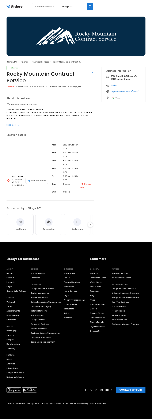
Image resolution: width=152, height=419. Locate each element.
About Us (94, 273)
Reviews (10, 277)
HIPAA (58, 403)
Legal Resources (97, 326)
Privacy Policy (33, 403)
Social (9, 306)
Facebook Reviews (39, 328)
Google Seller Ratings (16, 291)
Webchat (11, 302)
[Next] (90, 224)
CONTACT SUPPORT (130, 389)
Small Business (38, 273)
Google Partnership (15, 372)
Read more (11, 125)
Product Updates (97, 304)
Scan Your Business (120, 302)
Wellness (68, 317)
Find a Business (119, 306)
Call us (114, 85)
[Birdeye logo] (15, 7)
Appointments (13, 311)
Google (118, 98)
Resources (94, 291)
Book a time (95, 286)
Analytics (11, 364)
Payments (11, 319)
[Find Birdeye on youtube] (107, 390)
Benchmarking (13, 344)
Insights (10, 339)
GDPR (52, 403)
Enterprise (35, 277)
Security (44, 403)
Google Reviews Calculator (124, 288)
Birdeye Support (119, 315)
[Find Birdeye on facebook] (85, 390)
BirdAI (9, 359)
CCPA (65, 403)
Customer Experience (41, 337)
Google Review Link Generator (125, 297)
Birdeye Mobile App (15, 377)
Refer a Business (119, 319)
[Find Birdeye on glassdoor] (112, 390)
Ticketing (11, 348)
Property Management (74, 300)
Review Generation (39, 297)
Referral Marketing (39, 311)
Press (92, 300)
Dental (67, 277)
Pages (9, 286)
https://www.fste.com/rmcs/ (124, 91)
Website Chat (37, 315)
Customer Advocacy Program (125, 324)
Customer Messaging (41, 306)
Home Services (70, 291)
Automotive (69, 273)
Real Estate (69, 309)
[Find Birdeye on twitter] (91, 390)
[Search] (90, 6)
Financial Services (72, 282)
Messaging (11, 330)
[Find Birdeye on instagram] (101, 390)
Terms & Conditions (16, 403)
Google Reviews (38, 319)
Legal (66, 295)
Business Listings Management (45, 333)
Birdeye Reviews (97, 317)
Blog (92, 295)
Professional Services (121, 277)
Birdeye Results (97, 322)
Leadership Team (98, 277)
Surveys (10, 335)
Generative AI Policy (79, 403)
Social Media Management (43, 342)
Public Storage (70, 304)
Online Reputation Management (46, 302)
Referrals (11, 282)
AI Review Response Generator (126, 293)
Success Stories (97, 313)
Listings (10, 273)
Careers (93, 309)
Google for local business (42, 288)
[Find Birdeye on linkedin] (96, 390)
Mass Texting (13, 315)
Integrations (12, 368)
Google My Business (40, 324)
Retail (66, 313)
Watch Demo (96, 282)
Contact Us (95, 331)
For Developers (118, 311)
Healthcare (69, 286)
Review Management (40, 293)
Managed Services (120, 273)
